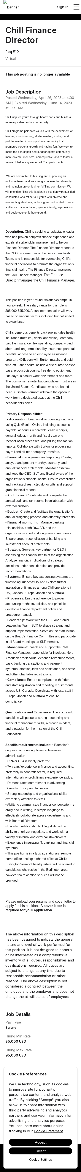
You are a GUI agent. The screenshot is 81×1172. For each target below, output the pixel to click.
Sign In (62, 7)
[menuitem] (11, 7)
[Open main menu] (76, 7)
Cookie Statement (48, 1131)
